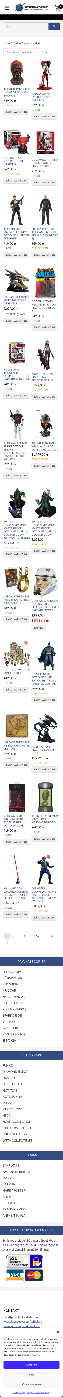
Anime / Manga (14, 1215)
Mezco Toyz (12, 1109)
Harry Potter (14, 1190)
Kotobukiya (12, 1097)
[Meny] (7, 8)
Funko (8, 1065)
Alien (7, 1197)
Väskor (9, 1022)
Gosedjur (10, 1028)
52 (38, 936)
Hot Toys (10, 1090)
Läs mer (39, 627)
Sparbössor (12, 1015)
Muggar (9, 990)
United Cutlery (15, 1134)
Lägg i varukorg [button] (16, 112)
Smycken (10, 1040)
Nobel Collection (17, 1122)
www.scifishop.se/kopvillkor (22, 1326)
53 (44, 936)
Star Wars (11, 1165)
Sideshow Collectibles (21, 1128)
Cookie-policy (18, 1392)
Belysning (10, 984)
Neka (31, 1374)
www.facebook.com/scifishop (23, 1321)
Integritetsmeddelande (38, 1392)
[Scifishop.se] (31, 7)
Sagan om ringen (16, 1172)
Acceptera (31, 1364)
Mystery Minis (14, 1034)
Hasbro (9, 1078)
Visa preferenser (31, 1384)
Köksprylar (12, 978)
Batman (9, 1184)
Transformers (14, 1209)
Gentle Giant (13, 1084)
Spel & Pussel (12, 1003)
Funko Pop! (12, 972)
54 (51, 936)
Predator (10, 1203)
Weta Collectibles (17, 1140)
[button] (57, 1332)
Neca (7, 1115)
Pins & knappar (15, 1009)
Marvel (8, 1103)
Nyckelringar (14, 997)
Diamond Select (15, 1072)
